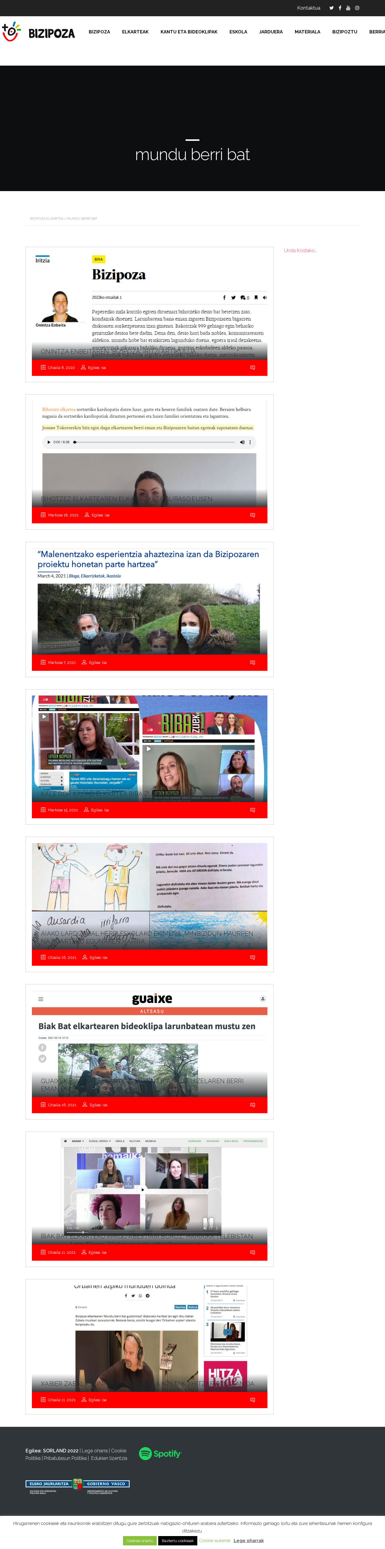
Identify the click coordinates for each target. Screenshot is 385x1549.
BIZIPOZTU (344, 32)
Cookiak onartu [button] (140, 1540)
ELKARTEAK (135, 32)
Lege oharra (95, 1451)
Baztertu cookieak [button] (178, 1540)
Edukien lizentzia (109, 1458)
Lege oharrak (249, 1540)
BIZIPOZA (99, 32)
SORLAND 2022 (61, 1451)
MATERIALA (307, 32)
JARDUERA (271, 32)
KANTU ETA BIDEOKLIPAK (189, 32)
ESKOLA (238, 32)
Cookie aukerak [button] (215, 1540)
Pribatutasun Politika (65, 1458)
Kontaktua (308, 8)
